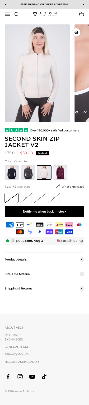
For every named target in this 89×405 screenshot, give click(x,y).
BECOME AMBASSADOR (22, 361)
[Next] (83, 4)
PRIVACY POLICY (17, 354)
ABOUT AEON (14, 327)
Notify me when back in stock (44, 211)
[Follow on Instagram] (20, 376)
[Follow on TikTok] (44, 376)
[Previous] (5, 4)
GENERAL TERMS (17, 347)
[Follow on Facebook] (8, 376)
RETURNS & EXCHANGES (14, 337)
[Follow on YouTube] (32, 376)
